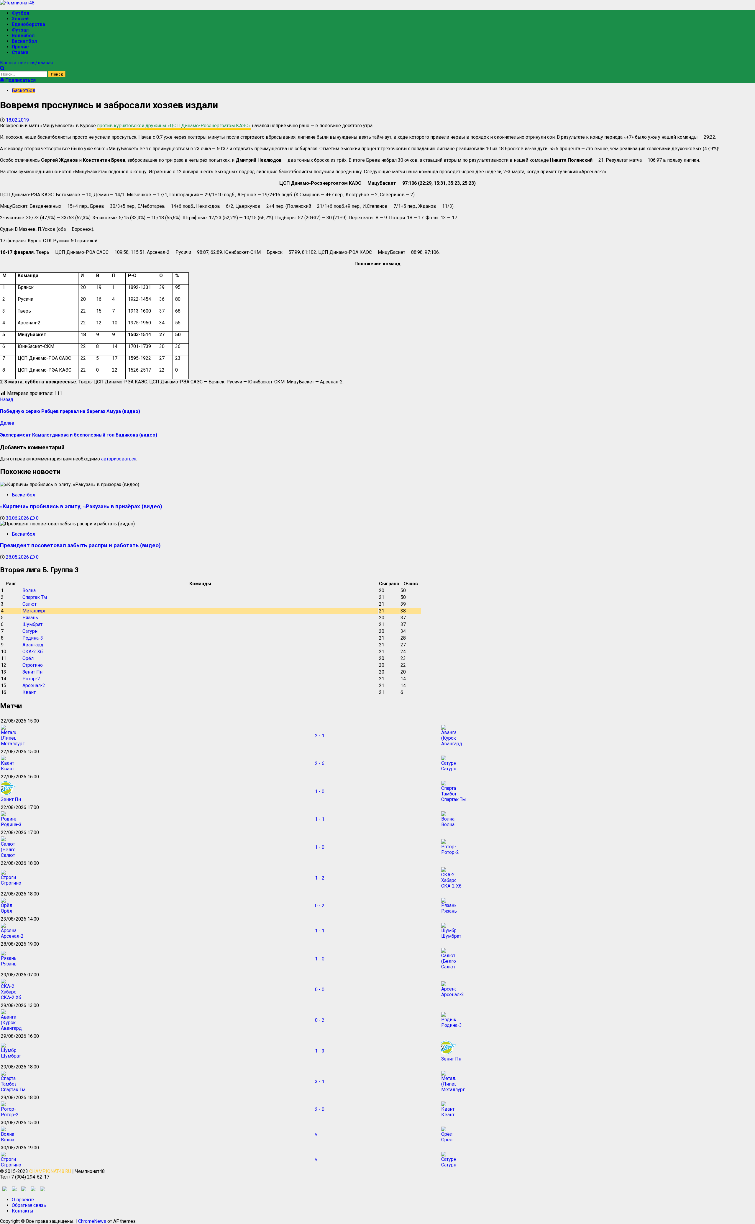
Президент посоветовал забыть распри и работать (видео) (80, 545)
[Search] (2, 68)
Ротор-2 (31, 679)
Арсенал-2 (33, 685)
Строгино (32, 665)
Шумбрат (32, 624)
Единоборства (28, 24)
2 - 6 (319, 763)
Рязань (30, 617)
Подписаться (20, 80)
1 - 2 (319, 878)
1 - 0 (319, 791)
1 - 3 (319, 1051)
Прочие (20, 47)
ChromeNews (92, 1221)
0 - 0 (319, 989)
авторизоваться (118, 459)
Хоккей (20, 19)
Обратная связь (29, 1205)
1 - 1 (319, 819)
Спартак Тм (34, 597)
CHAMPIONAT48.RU (50, 1171)
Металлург (34, 611)
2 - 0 (319, 1109)
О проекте (23, 1199)
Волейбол (23, 35)
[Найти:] (24, 74)
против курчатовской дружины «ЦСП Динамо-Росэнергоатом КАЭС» (174, 125)
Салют (29, 604)
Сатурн (29, 631)
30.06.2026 (18, 518)
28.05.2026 (18, 557)
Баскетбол (24, 41)
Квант (29, 692)
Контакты (22, 1211)
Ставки (20, 52)
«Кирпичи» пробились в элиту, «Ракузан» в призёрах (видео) (81, 506)
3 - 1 (319, 1081)
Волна (29, 590)
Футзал (20, 30)
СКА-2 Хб (32, 651)
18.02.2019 (17, 120)
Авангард (32, 645)
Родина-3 (32, 638)
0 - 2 (319, 905)
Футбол (20, 13)
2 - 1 (319, 735)
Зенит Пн (32, 672)
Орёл (28, 658)
